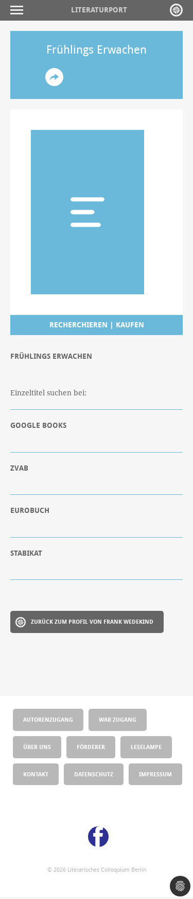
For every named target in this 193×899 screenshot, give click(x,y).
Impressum (155, 774)
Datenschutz (93, 774)
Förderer (91, 747)
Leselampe (146, 747)
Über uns (37, 747)
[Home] (176, 10)
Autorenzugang (48, 719)
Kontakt (35, 774)
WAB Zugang (117, 719)
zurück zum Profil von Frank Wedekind (92, 621)
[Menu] (19, 10)
